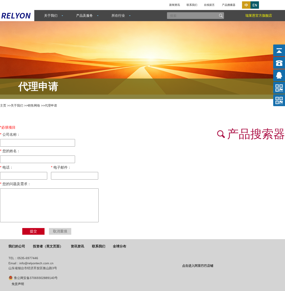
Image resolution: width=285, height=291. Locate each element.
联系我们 (192, 4)
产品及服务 (84, 15)
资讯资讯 (77, 246)
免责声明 (18, 284)
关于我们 (50, 15)
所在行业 (118, 15)
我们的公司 (16, 246)
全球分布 (119, 246)
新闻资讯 (174, 4)
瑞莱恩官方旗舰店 (258, 15)
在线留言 (209, 4)
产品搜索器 (228, 4)
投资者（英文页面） (48, 246)
